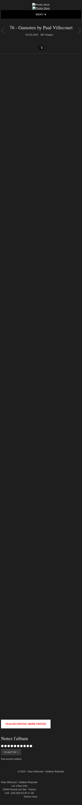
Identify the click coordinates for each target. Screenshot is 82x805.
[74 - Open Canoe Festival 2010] (79, 30)
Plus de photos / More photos (26, 724)
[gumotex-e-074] (72, 754)
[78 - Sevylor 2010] (2, 30)
